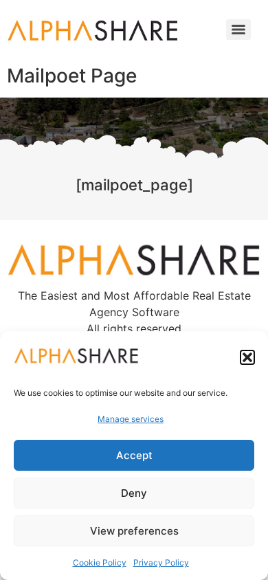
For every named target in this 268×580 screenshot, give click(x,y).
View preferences (134, 530)
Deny (134, 493)
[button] (247, 357)
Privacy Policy (161, 562)
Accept (134, 455)
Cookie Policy (99, 562)
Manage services (131, 419)
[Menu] (238, 29)
